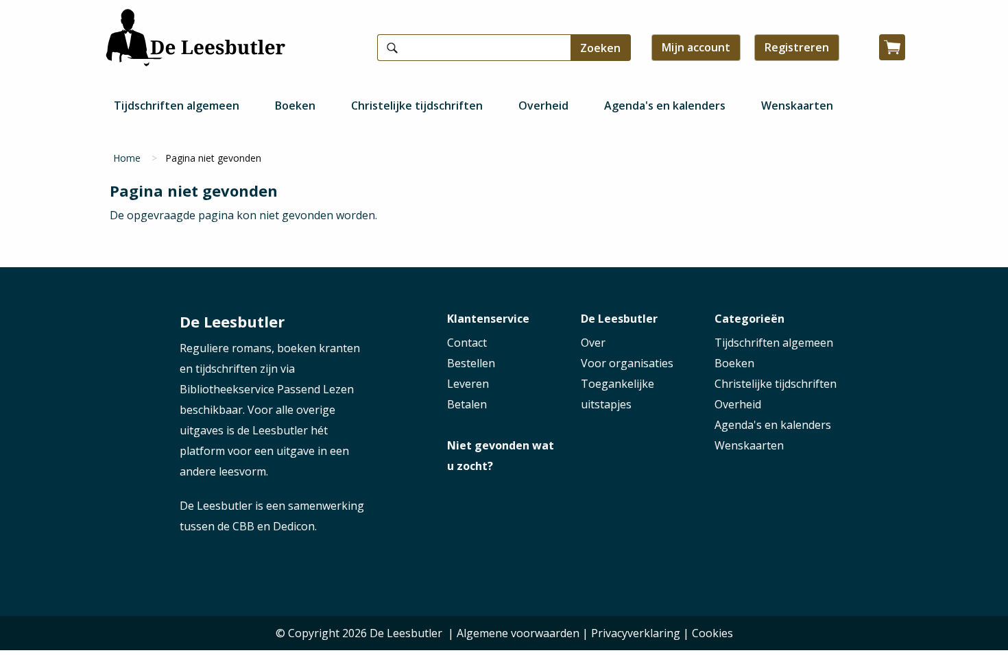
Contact (467, 342)
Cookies (712, 633)
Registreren (797, 47)
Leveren (468, 383)
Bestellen (471, 363)
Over (593, 342)
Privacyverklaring (635, 633)
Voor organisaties (627, 363)
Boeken (295, 105)
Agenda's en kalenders (664, 105)
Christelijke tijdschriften (417, 105)
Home (127, 157)
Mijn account (696, 47)
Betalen (467, 404)
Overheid (543, 105)
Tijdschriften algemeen (176, 105)
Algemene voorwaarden (518, 633)
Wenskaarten (797, 105)
